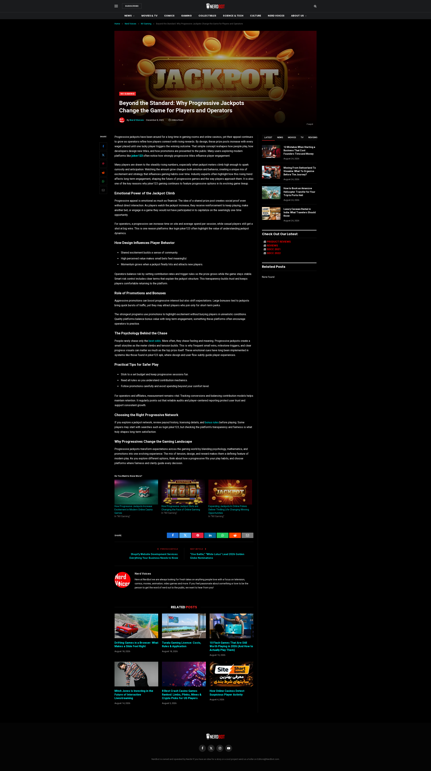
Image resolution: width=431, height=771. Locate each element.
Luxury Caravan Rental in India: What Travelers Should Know (300, 212)
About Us (297, 15)
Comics (169, 15)
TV (302, 137)
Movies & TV (149, 15)
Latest (268, 137)
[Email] (103, 190)
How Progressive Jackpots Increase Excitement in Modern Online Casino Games (133, 509)
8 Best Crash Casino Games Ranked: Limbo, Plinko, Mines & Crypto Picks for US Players (181, 694)
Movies (292, 137)
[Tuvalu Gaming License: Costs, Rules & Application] (184, 625)
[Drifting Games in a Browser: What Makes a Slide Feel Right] (136, 625)
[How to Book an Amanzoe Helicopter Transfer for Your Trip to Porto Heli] (271, 192)
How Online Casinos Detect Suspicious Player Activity (227, 692)
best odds (155, 340)
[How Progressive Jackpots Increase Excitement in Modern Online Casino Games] (136, 492)
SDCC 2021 (274, 249)
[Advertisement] (215, 66)
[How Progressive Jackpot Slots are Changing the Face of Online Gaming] (183, 492)
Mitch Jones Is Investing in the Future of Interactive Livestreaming (133, 694)
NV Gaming (128, 93)
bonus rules (212, 422)
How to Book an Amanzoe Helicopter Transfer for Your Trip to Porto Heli (299, 191)
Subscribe (132, 6)
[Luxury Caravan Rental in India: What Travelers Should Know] (271, 213)
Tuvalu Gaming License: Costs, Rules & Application (181, 644)
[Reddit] (103, 173)
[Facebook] (103, 146)
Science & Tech (233, 15)
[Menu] (116, 6)
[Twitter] (103, 155)
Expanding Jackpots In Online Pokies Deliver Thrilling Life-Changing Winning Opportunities (228, 509)
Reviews (313, 137)
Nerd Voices (276, 15)
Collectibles (207, 15)
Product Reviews (279, 241)
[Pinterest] (103, 164)
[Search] (315, 6)
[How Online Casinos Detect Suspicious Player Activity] (231, 674)
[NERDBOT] (215, 6)
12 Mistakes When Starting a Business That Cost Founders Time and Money (299, 150)
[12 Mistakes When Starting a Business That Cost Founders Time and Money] (271, 151)
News (128, 15)
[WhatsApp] (103, 181)
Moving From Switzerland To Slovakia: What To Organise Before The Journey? (300, 171)
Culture (255, 15)
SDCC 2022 (274, 253)
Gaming (186, 15)
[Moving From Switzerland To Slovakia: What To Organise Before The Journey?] (271, 172)
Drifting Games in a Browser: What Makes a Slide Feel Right (136, 644)
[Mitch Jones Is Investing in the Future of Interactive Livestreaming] (136, 674)
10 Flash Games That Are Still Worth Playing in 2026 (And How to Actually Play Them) (231, 646)
